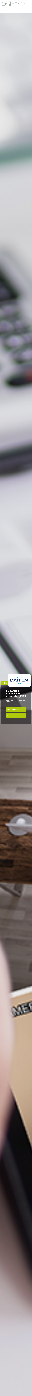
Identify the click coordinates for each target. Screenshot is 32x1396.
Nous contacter (10, 716)
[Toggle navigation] (16, 10)
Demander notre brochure (13, 709)
